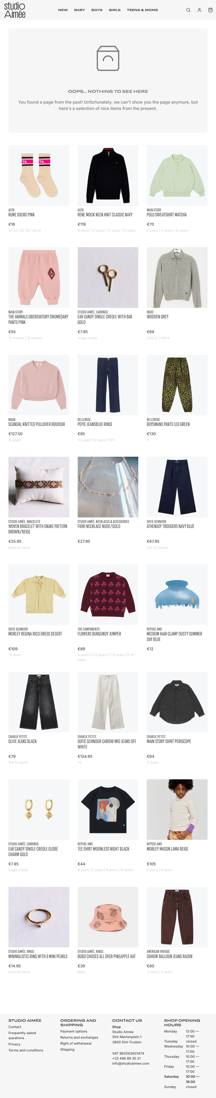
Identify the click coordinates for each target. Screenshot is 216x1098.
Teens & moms (142, 10)
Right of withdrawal (75, 1044)
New (63, 10)
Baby (79, 10)
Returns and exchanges (79, 1038)
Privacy (14, 1044)
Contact (14, 1027)
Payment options (73, 1032)
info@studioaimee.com (130, 1064)
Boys (96, 10)
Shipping (67, 1050)
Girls (115, 10)
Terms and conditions (25, 1051)
